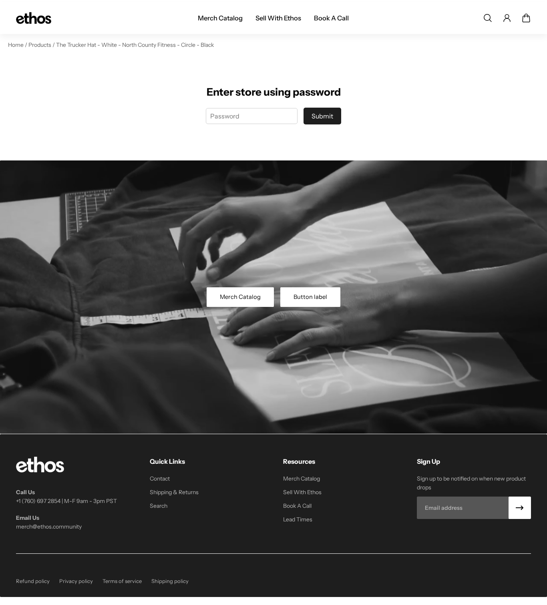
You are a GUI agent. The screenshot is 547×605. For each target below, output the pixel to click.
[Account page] (507, 18)
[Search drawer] (487, 18)
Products (40, 44)
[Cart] (526, 18)
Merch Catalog (240, 296)
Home (16, 44)
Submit (322, 116)
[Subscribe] (520, 508)
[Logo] (33, 18)
